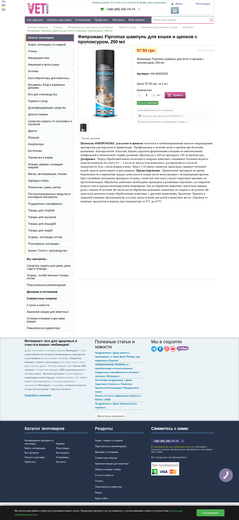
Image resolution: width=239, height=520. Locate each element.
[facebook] (160, 349)
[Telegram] (154, 349)
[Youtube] (173, 349)
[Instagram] (166, 349)
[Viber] (182, 349)
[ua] (3, 6)
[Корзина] (175, 10)
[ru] (3, 2)
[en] (3, 10)
